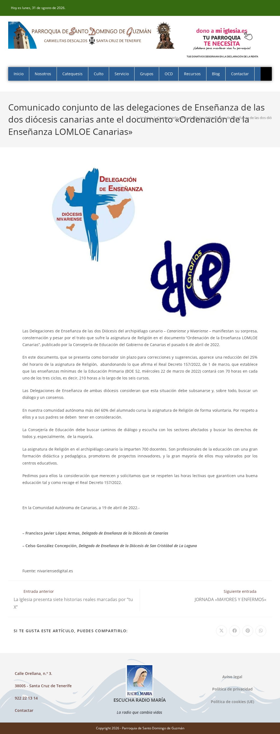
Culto (98, 73)
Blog (216, 73)
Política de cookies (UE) (232, 701)
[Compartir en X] (221, 630)
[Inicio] (133, 117)
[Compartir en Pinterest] (247, 630)
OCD (169, 73)
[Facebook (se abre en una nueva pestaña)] (269, 8)
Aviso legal (232, 676)
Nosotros (43, 73)
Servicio (122, 73)
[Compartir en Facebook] (234, 630)
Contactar (240, 73)
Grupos (146, 73)
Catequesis (72, 73)
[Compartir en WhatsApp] (260, 630)
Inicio (19, 73)
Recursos (192, 73)
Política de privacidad (232, 689)
